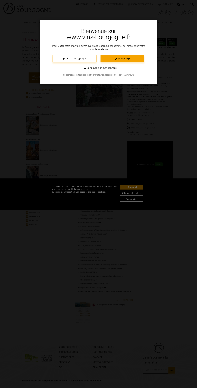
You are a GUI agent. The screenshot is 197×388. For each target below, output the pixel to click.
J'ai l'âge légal (123, 58)
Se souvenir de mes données (102, 67)
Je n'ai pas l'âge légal (76, 58)
